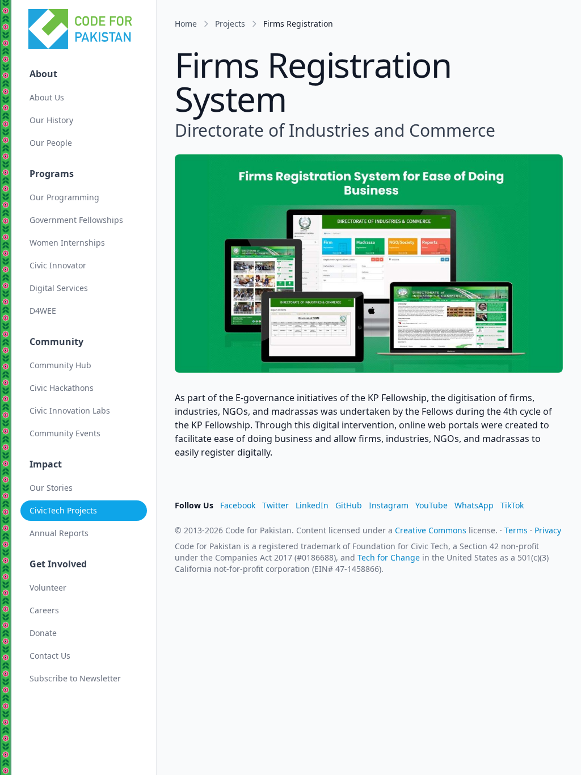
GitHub (348, 505)
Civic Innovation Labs (70, 410)
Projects (230, 23)
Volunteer (48, 587)
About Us (47, 97)
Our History (51, 120)
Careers (44, 610)
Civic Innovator (58, 265)
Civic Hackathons (62, 387)
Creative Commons (430, 530)
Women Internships (67, 242)
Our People (51, 142)
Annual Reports (59, 533)
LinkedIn (312, 505)
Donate (43, 632)
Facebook (237, 505)
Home (186, 23)
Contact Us (50, 655)
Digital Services (59, 288)
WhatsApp (474, 505)
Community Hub (60, 365)
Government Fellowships (76, 219)
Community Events (65, 433)
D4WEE (43, 310)
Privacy (547, 530)
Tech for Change (388, 557)
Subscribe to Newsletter (75, 678)
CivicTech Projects (63, 510)
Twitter (275, 505)
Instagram (389, 505)
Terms (516, 530)
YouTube (431, 505)
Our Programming (64, 197)
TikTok (512, 505)
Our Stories (51, 487)
